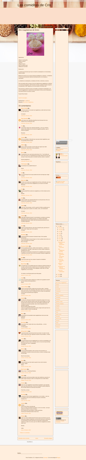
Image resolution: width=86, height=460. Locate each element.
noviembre (61, 229)
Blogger (58, 457)
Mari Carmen (24, 369)
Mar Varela (23, 322)
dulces (57, 293)
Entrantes (58, 299)
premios (57, 320)
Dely (22, 225)
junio (60, 231)
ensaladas (58, 297)
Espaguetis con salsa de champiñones (61, 267)
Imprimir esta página (23, 97)
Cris (62, 154)
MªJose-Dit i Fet (24, 331)
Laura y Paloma (24, 286)
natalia (22, 205)
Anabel (22, 298)
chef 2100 (58, 289)
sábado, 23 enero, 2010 (26, 380)
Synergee (46, 457)
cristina (22, 215)
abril (60, 235)
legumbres (58, 310)
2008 (58, 276)
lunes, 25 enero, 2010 (25, 400)
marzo (60, 236)
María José (23, 180)
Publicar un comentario (25, 432)
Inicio (36, 438)
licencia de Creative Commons (60, 421)
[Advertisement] (27, 16)
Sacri (22, 360)
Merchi (22, 152)
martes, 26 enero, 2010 (26, 413)
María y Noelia (24, 108)
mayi (22, 277)
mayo (60, 233)
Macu (22, 313)
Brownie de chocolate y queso (61, 260)
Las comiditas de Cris (34, 5)
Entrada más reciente (24, 438)
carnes (57, 286)
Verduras (58, 326)
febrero (60, 238)
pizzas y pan (58, 318)
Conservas (58, 291)
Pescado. (58, 316)
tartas (57, 322)
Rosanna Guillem (25, 246)
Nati (22, 198)
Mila (22, 257)
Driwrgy (23, 416)
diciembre (61, 227)
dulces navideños (59, 295)
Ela (22, 189)
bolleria (57, 284)
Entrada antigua (48, 438)
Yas (22, 125)
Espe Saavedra (24, 118)
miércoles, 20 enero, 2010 (26, 115)
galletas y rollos (59, 301)
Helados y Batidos (60, 303)
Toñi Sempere (24, 163)
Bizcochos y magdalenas (28, 102)
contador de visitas (60, 182)
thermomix (58, 324)
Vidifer (22, 375)
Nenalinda (23, 234)
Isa (21, 172)
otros (57, 312)
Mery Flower (24, 263)
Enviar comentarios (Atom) (38, 441)
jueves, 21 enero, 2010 (26, 261)
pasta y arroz (58, 314)
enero (60, 240)
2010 (58, 226)
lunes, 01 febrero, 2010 (26, 430)
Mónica (22, 348)
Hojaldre (58, 305)
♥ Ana (22, 338)
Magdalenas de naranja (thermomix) (61, 243)
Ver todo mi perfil (63, 155)
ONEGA (23, 144)
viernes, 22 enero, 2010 (26, 336)
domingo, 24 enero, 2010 (26, 391)
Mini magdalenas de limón (61, 250)
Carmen (23, 137)
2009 (58, 274)
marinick (23, 403)
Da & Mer (23, 394)
